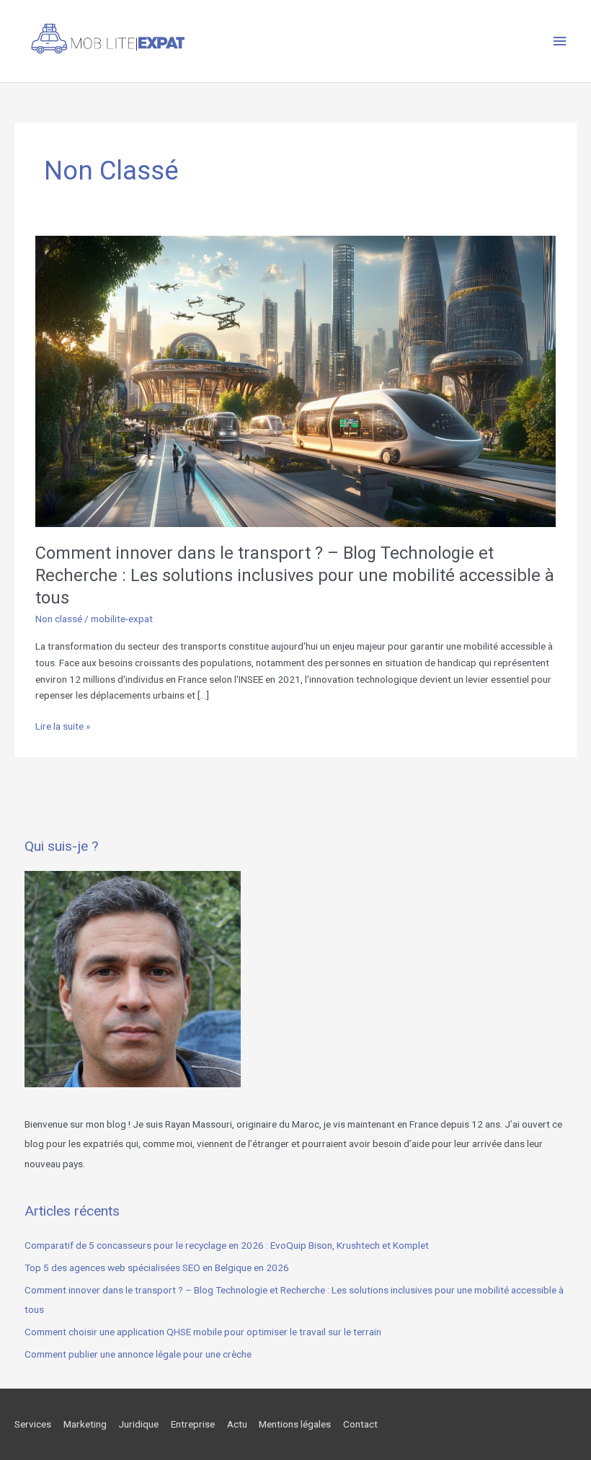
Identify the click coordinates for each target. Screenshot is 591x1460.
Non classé (58, 618)
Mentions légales (295, 1424)
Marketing (85, 1424)
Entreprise (193, 1424)
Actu (237, 1424)
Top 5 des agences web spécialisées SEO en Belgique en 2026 (157, 1267)
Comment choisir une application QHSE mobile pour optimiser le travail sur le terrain (203, 1331)
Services (32, 1424)
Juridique (138, 1424)
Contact (360, 1424)
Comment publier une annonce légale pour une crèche (138, 1354)
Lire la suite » (62, 727)
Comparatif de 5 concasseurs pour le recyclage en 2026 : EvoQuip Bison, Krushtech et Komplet (227, 1245)
